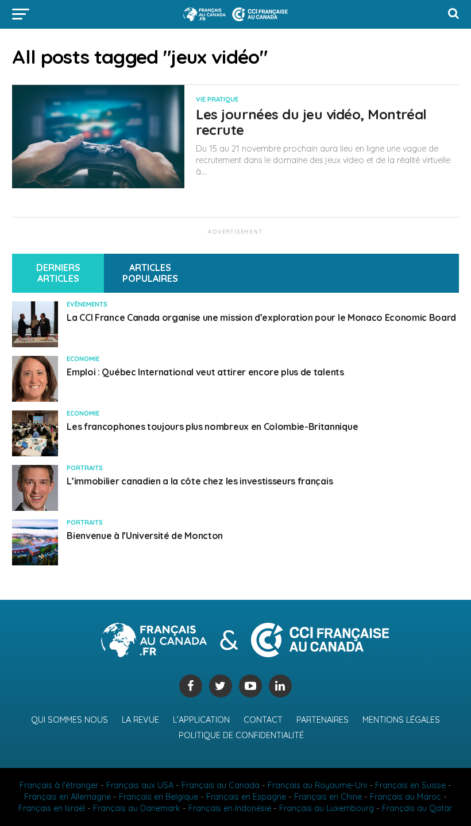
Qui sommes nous (69, 720)
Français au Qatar (417, 808)
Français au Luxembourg (326, 808)
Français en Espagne (246, 797)
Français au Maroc (405, 797)
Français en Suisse (410, 785)
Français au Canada (221, 785)
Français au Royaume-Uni (317, 785)
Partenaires (322, 720)
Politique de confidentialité (241, 735)
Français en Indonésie (229, 808)
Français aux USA (139, 785)
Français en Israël (51, 808)
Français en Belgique (158, 797)
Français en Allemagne (67, 797)
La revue (140, 720)
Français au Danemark (136, 808)
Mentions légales (401, 720)
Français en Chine (328, 797)
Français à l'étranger (59, 785)
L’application (201, 720)
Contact (263, 720)
